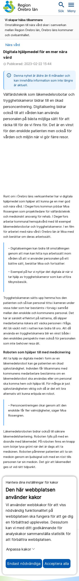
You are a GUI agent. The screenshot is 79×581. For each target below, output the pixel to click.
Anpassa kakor (18, 549)
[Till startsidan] (20, 7)
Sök (61, 7)
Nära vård (12, 45)
